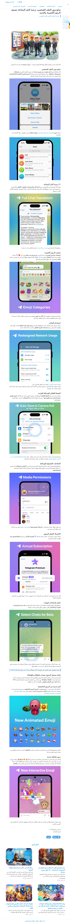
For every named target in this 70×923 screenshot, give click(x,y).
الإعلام (37, 921)
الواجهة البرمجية (32, 6)
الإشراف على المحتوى (19, 6)
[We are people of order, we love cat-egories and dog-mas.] (35, 287)
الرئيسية (60, 6)
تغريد (49, 837)
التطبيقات (41, 6)
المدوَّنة (40, 921)
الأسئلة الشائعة (51, 6)
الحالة (40, 257)
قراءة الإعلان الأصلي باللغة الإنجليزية (49, 16)
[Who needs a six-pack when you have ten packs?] (35, 721)
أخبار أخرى (35, 844)
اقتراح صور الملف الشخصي (45, 133)
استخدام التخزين (53, 384)
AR (19, 2)
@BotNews (14, 670)
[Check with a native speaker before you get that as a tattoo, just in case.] (35, 219)
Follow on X (9, 2)
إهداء (26, 596)
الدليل (25, 670)
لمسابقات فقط (25, 527)
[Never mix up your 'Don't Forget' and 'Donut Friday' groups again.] (35, 104)
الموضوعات (41, 666)
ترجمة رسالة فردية (42, 248)
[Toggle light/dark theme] (67, 4)
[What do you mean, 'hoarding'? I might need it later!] (35, 428)
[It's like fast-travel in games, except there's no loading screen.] (35, 635)
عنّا (44, 921)
